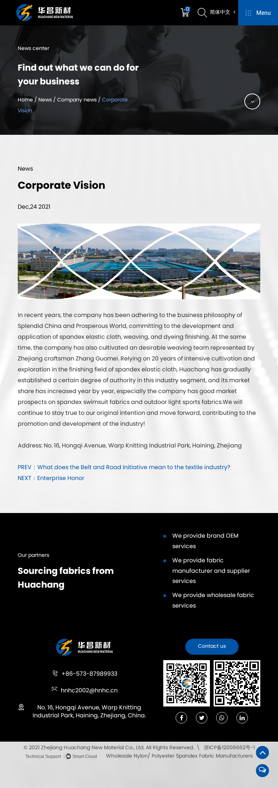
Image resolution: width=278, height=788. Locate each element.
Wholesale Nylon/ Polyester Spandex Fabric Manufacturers (179, 756)
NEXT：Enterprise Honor (51, 479)
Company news (77, 100)
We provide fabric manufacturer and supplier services (211, 571)
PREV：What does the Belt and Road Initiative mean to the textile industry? (124, 468)
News (45, 100)
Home (25, 100)
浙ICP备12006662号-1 (229, 747)
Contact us (212, 646)
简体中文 (221, 12)
